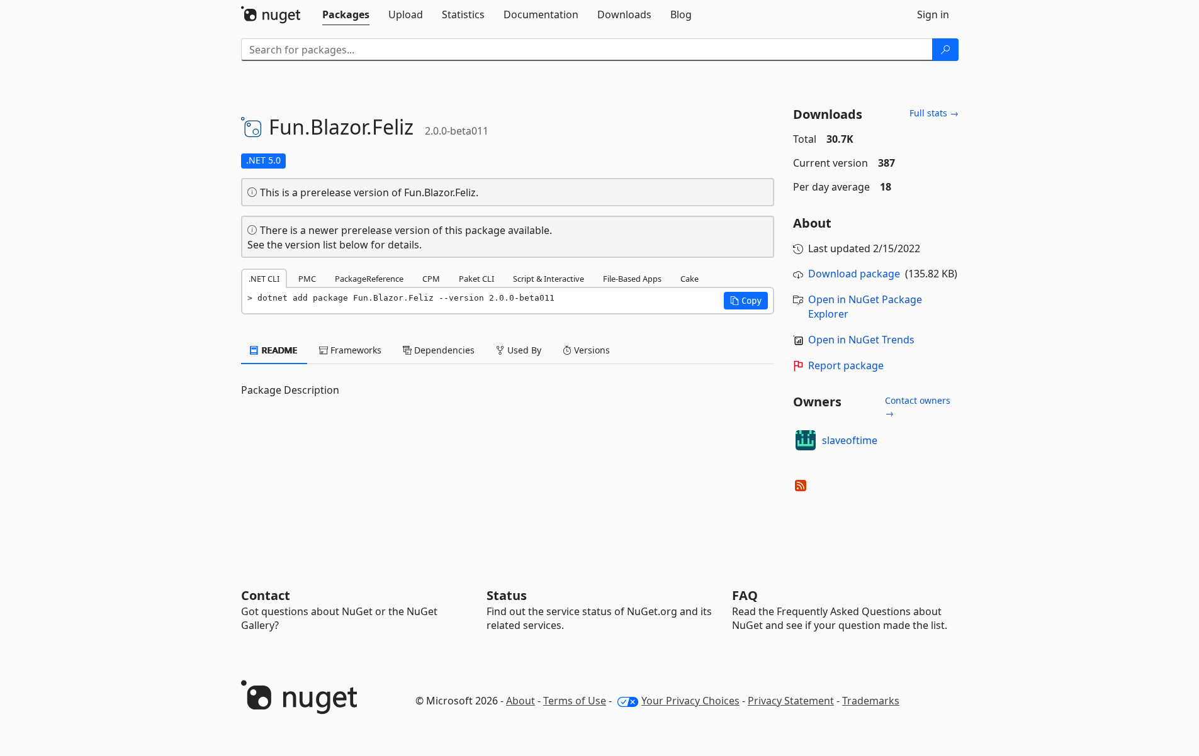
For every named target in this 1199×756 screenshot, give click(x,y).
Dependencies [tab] (443, 350)
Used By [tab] (523, 350)
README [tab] (278, 350)
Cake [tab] (689, 278)
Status (507, 595)
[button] (746, 300)
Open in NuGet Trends (861, 340)
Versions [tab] (590, 350)
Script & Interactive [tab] (548, 278)
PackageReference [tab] (369, 278)
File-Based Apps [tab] (632, 278)
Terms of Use (574, 701)
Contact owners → (917, 406)
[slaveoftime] (805, 440)
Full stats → (934, 113)
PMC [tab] (307, 278)
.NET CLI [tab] (264, 278)
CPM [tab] (431, 278)
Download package (854, 274)
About (520, 701)
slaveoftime (849, 440)
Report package (846, 365)
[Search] (945, 49)
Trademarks (870, 701)
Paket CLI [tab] (476, 278)
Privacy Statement (791, 701)
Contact (265, 595)
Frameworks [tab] (354, 350)
